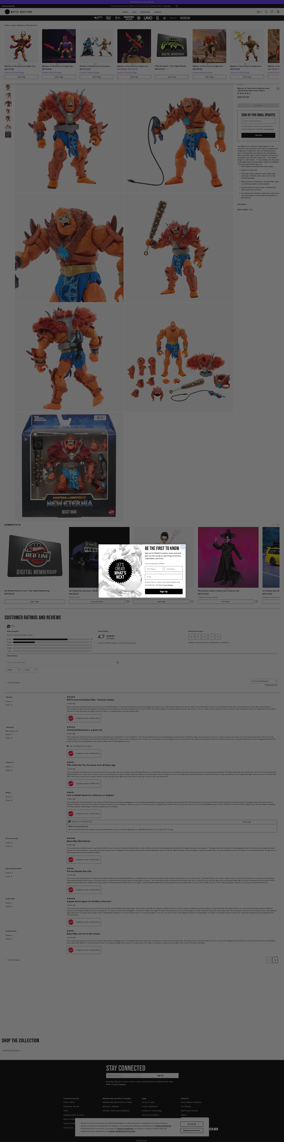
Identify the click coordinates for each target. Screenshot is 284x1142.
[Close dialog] (183, 547)
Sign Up (164, 591)
